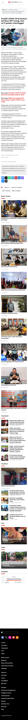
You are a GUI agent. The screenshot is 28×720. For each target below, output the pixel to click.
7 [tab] (17, 570)
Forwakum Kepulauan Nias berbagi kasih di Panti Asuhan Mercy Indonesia (13, 289)
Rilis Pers (3, 683)
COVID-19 (6, 187)
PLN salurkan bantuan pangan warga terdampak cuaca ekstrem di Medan (17, 457)
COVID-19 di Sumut (16, 187)
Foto (2, 523)
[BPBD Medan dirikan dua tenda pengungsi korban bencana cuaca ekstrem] (4, 423)
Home (6, 9)
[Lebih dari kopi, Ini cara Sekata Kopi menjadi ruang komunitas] (14, 303)
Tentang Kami (5, 695)
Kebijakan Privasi (6, 693)
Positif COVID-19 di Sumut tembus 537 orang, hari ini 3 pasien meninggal (13, 12)
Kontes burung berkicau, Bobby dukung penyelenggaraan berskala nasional (13, 360)
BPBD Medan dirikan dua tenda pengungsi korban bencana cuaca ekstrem (16, 422)
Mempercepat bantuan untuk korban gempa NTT (13, 618)
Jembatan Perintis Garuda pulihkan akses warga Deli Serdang (13, 563)
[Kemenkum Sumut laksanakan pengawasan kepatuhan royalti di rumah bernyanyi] (14, 208)
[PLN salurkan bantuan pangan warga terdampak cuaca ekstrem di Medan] (4, 457)
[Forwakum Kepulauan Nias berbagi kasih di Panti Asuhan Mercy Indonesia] (14, 280)
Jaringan (3, 687)
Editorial (3, 672)
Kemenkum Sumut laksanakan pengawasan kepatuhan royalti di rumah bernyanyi (14, 218)
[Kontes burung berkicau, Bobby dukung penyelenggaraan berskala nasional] (14, 352)
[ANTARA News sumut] (15, 2)
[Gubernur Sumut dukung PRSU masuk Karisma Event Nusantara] (14, 257)
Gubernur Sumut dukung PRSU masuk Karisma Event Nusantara (13, 265)
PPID (2, 709)
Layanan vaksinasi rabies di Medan (13, 540)
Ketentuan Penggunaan (8, 690)
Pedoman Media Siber (7, 698)
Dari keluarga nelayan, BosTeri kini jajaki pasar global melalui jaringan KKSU (13, 242)
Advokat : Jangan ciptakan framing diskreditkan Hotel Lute (12, 384)
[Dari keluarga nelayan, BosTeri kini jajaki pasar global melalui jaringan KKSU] (14, 233)
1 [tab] (9, 545)
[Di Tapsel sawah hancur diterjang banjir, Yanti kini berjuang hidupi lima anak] (4, 493)
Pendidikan (4, 680)
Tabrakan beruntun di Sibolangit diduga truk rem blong (17, 516)
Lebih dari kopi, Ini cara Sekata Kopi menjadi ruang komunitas (12, 312)
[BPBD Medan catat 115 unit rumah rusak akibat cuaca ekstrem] (14, 476)
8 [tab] (20, 570)
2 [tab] (11, 545)
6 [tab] (15, 570)
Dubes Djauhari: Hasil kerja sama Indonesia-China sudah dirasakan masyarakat (11, 336)
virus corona (6, 190)
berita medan (16, 190)
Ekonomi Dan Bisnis (7, 663)
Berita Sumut (13, 9)
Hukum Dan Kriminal (7, 665)
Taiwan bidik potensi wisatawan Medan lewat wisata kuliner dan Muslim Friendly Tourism (14, 408)
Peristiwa (4, 675)
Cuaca (3, 678)
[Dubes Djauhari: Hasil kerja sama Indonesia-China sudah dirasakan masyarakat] (14, 327)
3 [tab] (14, 545)
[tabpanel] (14, 535)
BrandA (3, 701)
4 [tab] (16, 545)
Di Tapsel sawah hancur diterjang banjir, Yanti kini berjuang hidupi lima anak (17, 492)
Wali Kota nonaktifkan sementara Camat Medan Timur (16, 499)
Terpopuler (5, 416)
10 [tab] (24, 570)
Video (3, 547)
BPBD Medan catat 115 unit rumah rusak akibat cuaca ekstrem (13, 485)
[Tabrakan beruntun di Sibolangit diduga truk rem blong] (4, 517)
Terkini (3, 642)
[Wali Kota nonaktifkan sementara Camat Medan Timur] (4, 500)
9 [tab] (22, 570)
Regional (3, 660)
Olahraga (4, 668)
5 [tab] (18, 545)
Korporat (3, 706)
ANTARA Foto (5, 704)
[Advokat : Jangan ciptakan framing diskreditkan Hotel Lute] (14, 375)
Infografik (4, 571)
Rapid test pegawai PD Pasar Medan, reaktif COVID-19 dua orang (13, 99)
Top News (4, 464)
